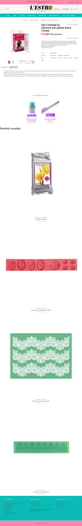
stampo (75, 57)
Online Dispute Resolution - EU (62, 505)
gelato (65, 57)
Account (57, 9)
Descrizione (5, 67)
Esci (32, 507)
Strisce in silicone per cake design (41, 492)
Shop (77, 2)
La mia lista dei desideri (35, 505)
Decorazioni (34, 118)
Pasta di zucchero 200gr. (41, 219)
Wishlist (66, 9)
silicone (70, 57)
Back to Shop (75, 20)
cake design (53, 57)
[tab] (5, 67)
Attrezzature (53, 118)
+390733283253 (41, 3)
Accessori (44, 308)
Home (25, 20)
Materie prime (44, 217)
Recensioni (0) (13, 67)
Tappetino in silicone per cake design (41, 401)
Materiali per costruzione (50, 20)
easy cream (59, 57)
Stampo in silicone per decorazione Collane (41, 310)
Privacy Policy (59, 504)
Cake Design (34, 20)
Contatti (71, 2)
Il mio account (33, 502)
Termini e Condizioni (60, 502)
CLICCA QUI (32, 512)
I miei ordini (33, 504)
